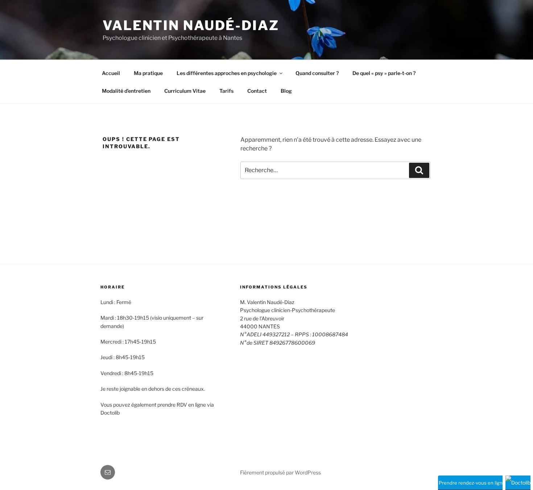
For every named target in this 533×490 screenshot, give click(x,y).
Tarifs (226, 91)
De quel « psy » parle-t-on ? (384, 73)
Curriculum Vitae (185, 91)
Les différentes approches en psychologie (227, 73)
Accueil (111, 73)
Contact (257, 91)
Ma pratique (148, 73)
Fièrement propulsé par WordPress (280, 472)
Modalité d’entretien (126, 91)
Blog (286, 91)
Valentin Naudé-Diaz (191, 25)
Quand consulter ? (317, 73)
